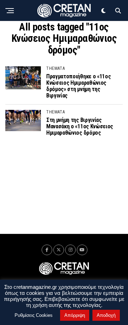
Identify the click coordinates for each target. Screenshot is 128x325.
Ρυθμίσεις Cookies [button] (34, 315)
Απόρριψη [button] (74, 315)
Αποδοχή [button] (106, 315)
